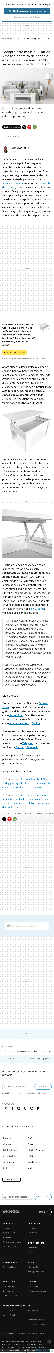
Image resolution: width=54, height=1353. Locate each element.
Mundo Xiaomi (9, 1246)
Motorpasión (33, 1267)
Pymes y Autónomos (37, 1291)
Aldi (30, 1168)
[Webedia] (11, 1213)
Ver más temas (11, 1179)
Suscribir (43, 1087)
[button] (20, 147)
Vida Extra (32, 1233)
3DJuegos (32, 1228)
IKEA (24, 38)
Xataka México (9, 1310)
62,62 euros (37, 608)
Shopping (17, 813)
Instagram (18, 1107)
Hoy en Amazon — (14, 352)
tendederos (34, 1162)
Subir (42, 1212)
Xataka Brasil (9, 1315)
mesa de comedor (13, 183)
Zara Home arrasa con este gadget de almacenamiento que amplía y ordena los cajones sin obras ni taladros (28, 1051)
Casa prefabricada (38, 38)
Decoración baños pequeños (37, 1059)
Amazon (30, 813)
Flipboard (29, 127)
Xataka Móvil (9, 1233)
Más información (43, 1350)
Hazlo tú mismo (36, 1150)
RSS (25, 1107)
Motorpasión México (37, 1333)
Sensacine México (36, 1319)
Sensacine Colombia (37, 1324)
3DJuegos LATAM (35, 1310)
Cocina (7, 1144)
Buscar (40, 1197)
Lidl (5, 1168)
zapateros (8, 1162)
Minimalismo (10, 1150)
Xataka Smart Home (12, 1242)
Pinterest (31, 1107)
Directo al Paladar (11, 1267)
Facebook (12, 1107)
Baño (31, 1138)
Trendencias (8, 1286)
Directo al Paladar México (14, 1333)
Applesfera (8, 1237)
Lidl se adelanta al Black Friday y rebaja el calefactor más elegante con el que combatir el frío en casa (26, 783)
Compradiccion (10, 1295)
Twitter (24, 127)
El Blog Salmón (34, 1286)
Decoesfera (8, 1291)
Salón (31, 1144)
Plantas (7, 1138)
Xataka (6, 1228)
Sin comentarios (13, 127)
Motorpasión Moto (36, 1271)
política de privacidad (37, 1093)
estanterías (9, 1156)
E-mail (35, 127)
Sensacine (32, 1247)
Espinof (31, 1252)
